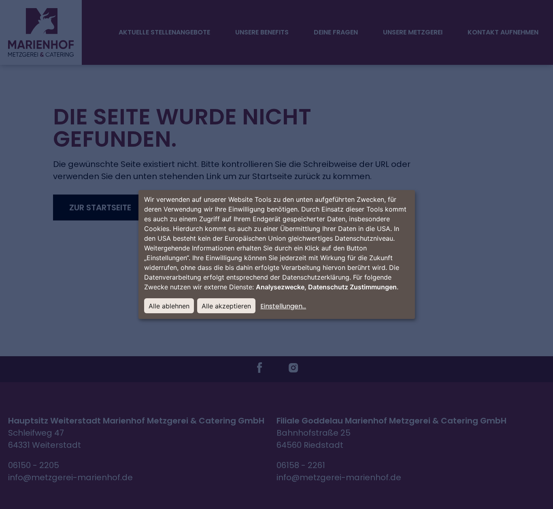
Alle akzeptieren (226, 306)
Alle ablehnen (169, 306)
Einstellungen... (283, 306)
